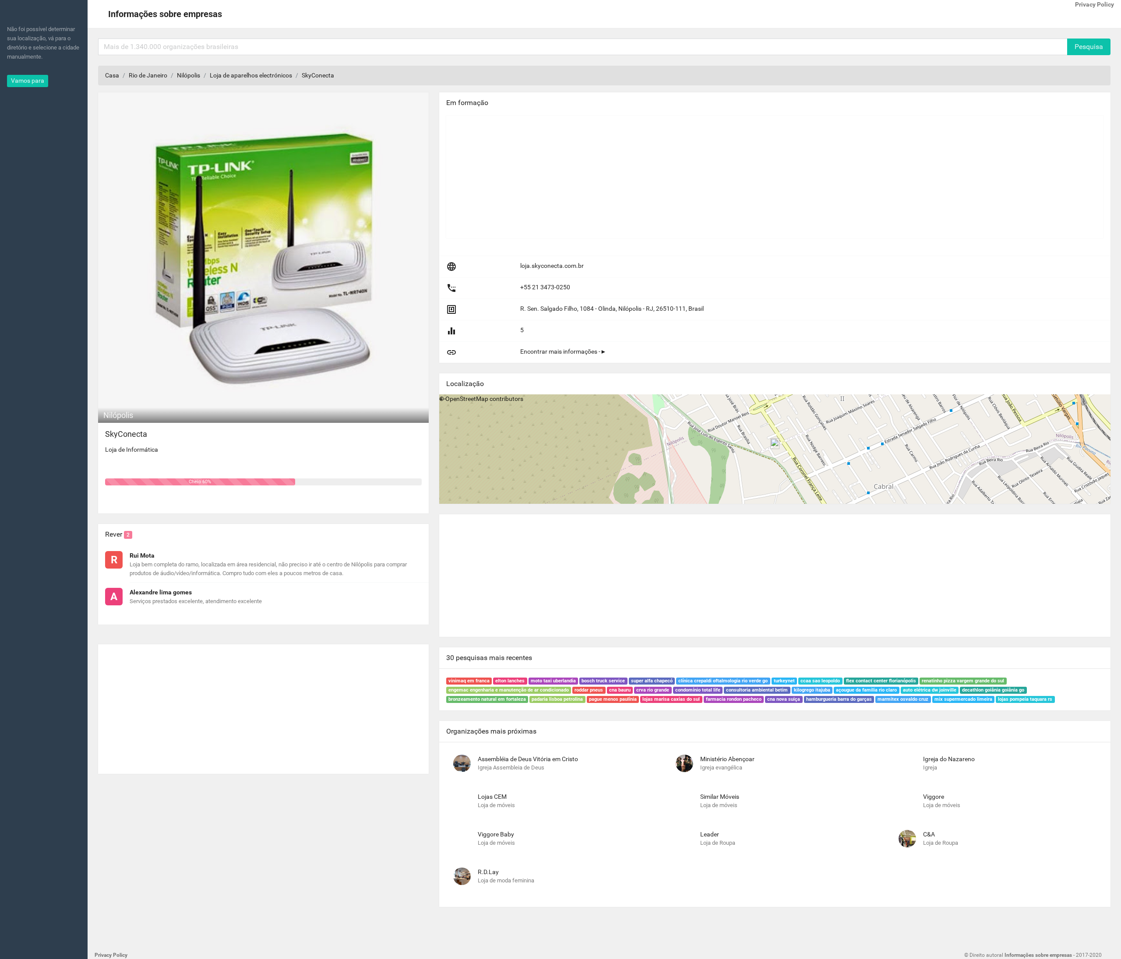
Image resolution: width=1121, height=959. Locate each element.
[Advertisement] (263, 705)
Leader (709, 834)
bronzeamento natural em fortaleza (487, 699)
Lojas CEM (492, 796)
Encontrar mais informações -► (563, 351)
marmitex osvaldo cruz (903, 699)
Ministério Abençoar (727, 758)
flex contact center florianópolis (881, 681)
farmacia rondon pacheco (733, 699)
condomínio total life (697, 690)
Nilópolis (188, 75)
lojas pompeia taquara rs (1025, 699)
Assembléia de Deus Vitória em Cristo (528, 758)
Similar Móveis (719, 796)
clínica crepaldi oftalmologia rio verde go (723, 681)
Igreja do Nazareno (949, 758)
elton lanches (510, 681)
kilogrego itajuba (812, 690)
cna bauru (620, 690)
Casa (112, 75)
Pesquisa (1089, 46)
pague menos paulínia (613, 699)
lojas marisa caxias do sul (671, 699)
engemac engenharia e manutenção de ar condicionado (508, 690)
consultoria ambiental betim (757, 690)
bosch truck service (603, 681)
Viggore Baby (496, 834)
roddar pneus (589, 690)
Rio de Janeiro (148, 75)
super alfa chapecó (652, 681)
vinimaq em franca (469, 681)
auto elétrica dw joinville (929, 690)
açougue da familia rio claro (866, 690)
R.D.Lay (488, 871)
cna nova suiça (783, 699)
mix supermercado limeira (963, 699)
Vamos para (27, 80)
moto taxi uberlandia (553, 681)
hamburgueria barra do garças (839, 699)
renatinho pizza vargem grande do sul (963, 681)
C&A (929, 834)
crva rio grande (652, 690)
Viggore (933, 796)
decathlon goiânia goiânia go (993, 690)
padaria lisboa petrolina (557, 699)
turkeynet (784, 681)
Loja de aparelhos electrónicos (251, 75)
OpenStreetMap (466, 398)
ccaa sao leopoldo (820, 681)
